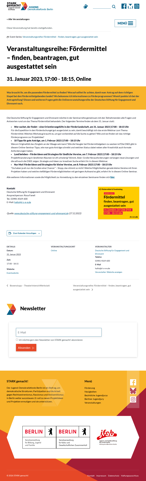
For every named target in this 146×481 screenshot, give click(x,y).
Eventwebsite (13, 273)
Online (54, 250)
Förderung (90, 387)
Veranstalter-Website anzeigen (108, 272)
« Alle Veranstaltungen (18, 19)
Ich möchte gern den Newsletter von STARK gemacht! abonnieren (51, 339)
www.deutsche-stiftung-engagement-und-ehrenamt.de (41, 213)
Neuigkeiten (91, 391)
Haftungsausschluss (130, 475)
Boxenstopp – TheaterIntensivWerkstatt (29, 285)
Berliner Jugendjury (94, 398)
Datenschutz (113, 475)
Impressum (101, 475)
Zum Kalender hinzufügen (24, 233)
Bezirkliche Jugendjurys (96, 395)
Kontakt (91, 475)
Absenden (24, 347)
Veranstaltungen (93, 402)
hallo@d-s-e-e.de (22, 202)
